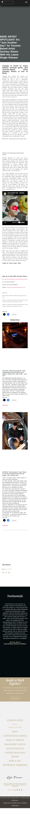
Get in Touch (15, 698)
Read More (5, 405)
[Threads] (12, 790)
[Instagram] (10, 790)
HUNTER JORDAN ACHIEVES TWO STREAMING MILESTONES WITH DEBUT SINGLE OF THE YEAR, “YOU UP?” (14, 373)
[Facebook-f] (8, 790)
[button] (3, 572)
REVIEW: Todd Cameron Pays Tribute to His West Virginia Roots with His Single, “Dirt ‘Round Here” (14, 473)
